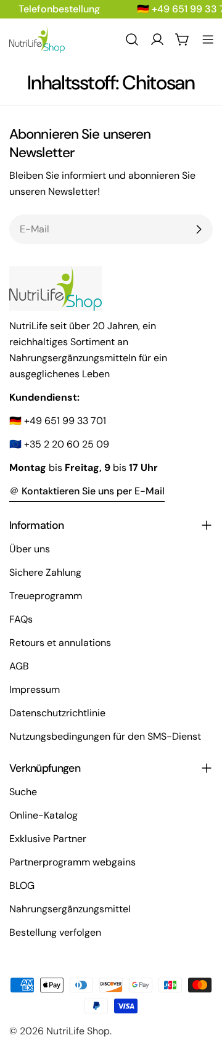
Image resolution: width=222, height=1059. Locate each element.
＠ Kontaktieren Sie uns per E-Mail (87, 491)
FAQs (21, 619)
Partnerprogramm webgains (72, 862)
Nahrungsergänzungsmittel (70, 908)
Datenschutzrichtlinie (57, 712)
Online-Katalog (43, 815)
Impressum (34, 689)
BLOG (22, 885)
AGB (19, 666)
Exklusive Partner (47, 838)
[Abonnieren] (199, 229)
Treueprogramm (45, 595)
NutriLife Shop (78, 1030)
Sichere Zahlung (45, 572)
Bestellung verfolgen (55, 932)
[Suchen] (132, 39)
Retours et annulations (60, 642)
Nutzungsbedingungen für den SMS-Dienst (105, 736)
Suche (23, 791)
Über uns (29, 548)
